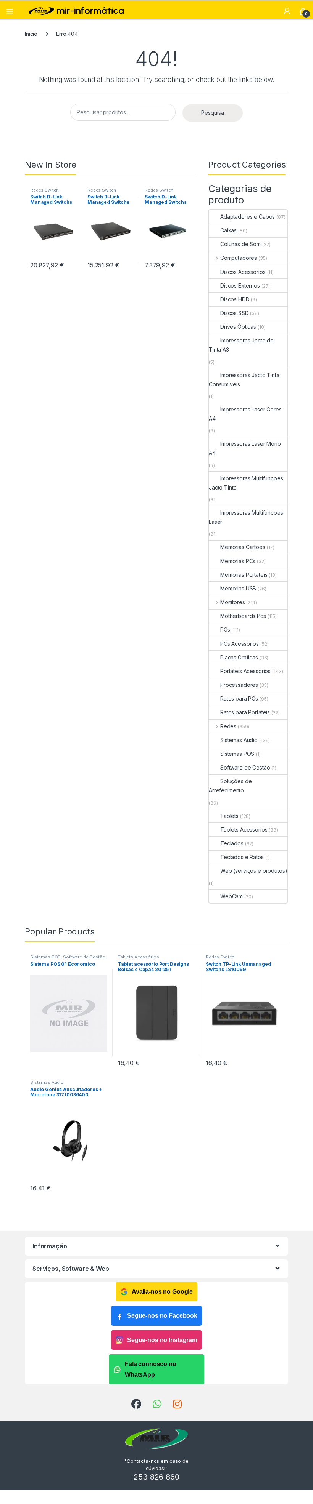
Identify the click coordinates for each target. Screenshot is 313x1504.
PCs (225, 629)
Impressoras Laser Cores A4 (245, 414)
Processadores (239, 685)
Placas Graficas (239, 657)
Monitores (232, 602)
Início (31, 33)
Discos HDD (235, 299)
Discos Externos (240, 285)
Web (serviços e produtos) (253, 870)
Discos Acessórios (243, 272)
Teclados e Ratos (242, 857)
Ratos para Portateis (245, 712)
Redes (228, 726)
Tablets (229, 816)
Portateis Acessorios (245, 671)
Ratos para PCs (239, 698)
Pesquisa (212, 112)
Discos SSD (234, 313)
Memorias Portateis (243, 574)
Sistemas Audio (239, 740)
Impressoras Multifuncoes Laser (246, 517)
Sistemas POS (237, 753)
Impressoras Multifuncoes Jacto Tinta (246, 483)
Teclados (232, 843)
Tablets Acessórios (243, 829)
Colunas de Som (240, 244)
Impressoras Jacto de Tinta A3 (241, 345)
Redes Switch (44, 190)
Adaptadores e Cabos (247, 216)
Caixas (228, 230)
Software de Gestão (245, 767)
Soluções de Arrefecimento (230, 786)
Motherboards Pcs (243, 616)
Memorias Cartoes (242, 547)
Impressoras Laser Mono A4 (245, 448)
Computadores (238, 257)
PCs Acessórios (239, 643)
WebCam (231, 896)
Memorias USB (238, 588)
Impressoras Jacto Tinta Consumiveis (244, 379)
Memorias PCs (237, 561)
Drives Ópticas (238, 326)
